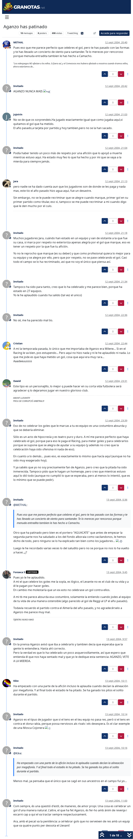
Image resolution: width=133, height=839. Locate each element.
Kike (16, 680)
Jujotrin (17, 114)
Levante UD (10, 33)
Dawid (17, 381)
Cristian (18, 343)
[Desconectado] (7, 44)
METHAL (18, 42)
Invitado (18, 86)
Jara (15, 181)
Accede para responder (114, 33)
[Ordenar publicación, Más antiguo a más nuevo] (95, 33)
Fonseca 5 (19, 572)
